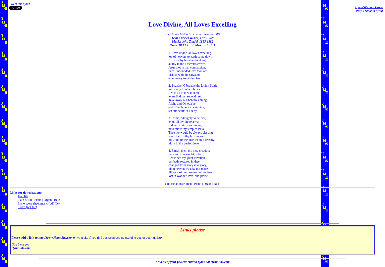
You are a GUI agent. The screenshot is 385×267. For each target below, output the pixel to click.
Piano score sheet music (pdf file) (39, 203)
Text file (23, 196)
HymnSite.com (220, 262)
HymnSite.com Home (369, 7)
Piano (197, 183)
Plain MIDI (25, 200)
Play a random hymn (369, 10)
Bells (217, 183)
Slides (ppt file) (27, 207)
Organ (208, 183)
